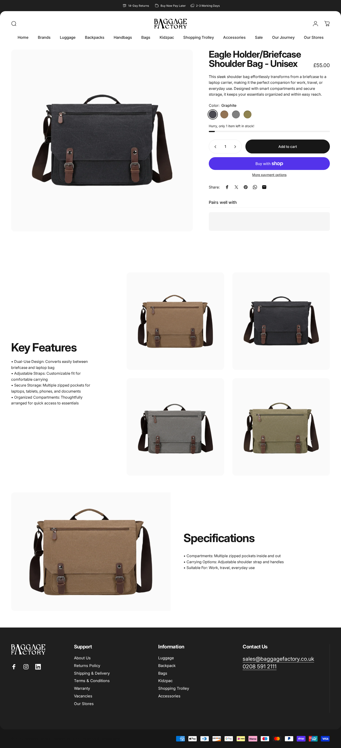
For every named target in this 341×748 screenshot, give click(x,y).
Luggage (166, 658)
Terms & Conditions (92, 680)
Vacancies (83, 696)
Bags (162, 673)
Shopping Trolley (173, 688)
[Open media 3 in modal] (102, 140)
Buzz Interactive (83, 739)
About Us (82, 658)
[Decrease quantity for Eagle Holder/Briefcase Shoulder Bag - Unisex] (214, 146)
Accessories (169, 696)
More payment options (269, 175)
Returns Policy (87, 665)
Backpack (167, 665)
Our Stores (84, 703)
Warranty (82, 688)
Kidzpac (165, 680)
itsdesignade (110, 739)
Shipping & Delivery (92, 673)
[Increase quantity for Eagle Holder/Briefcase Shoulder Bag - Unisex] (236, 146)
